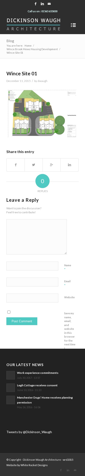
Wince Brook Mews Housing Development (32, 49)
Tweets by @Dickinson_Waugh (29, 432)
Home (28, 45)
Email (67, 283)
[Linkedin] (42, 3)
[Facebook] (35, 3)
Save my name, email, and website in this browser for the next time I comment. (70, 333)
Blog (10, 40)
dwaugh (42, 80)
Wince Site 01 (21, 73)
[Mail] (49, 3)
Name (67, 267)
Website (69, 297)
